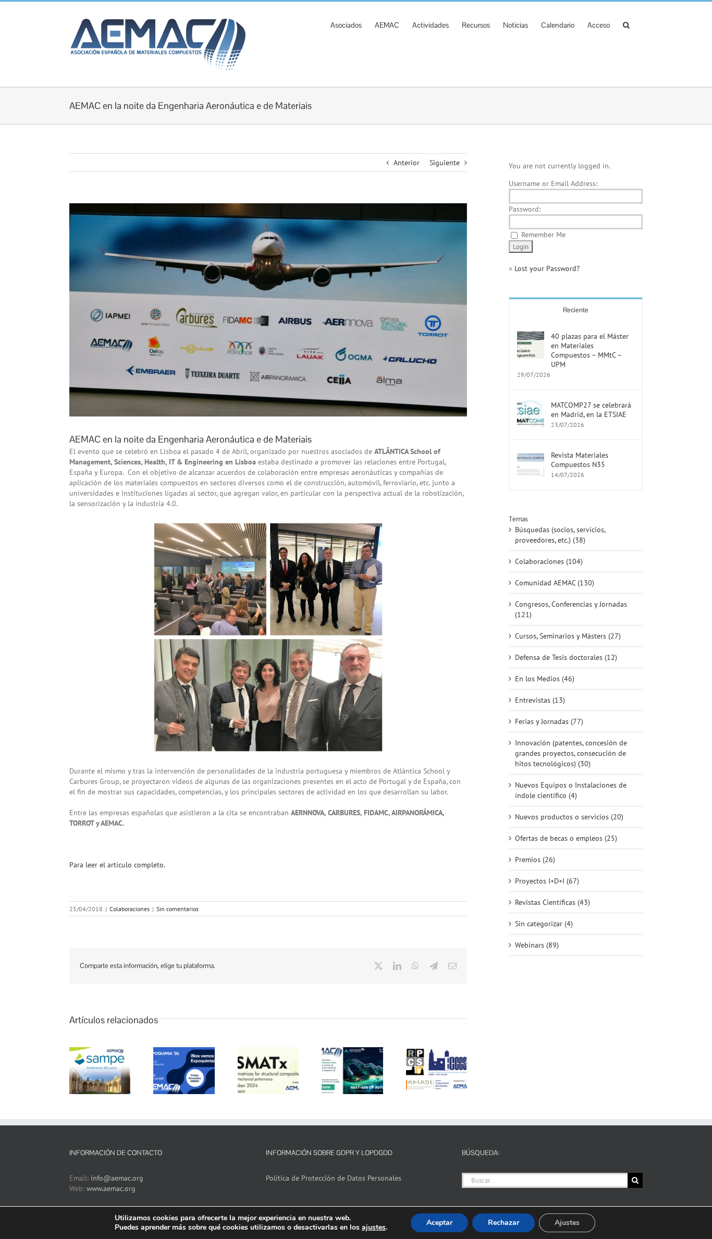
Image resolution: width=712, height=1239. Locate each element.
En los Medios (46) (544, 678)
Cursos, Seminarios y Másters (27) (568, 636)
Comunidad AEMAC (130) (554, 582)
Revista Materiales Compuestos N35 (579, 459)
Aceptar (439, 1223)
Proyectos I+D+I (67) (547, 881)
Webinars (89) (537, 945)
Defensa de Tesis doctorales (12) (566, 657)
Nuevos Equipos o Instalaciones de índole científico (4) (571, 790)
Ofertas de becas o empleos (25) (566, 838)
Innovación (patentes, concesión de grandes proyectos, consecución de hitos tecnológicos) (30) (571, 753)
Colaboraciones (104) (549, 561)
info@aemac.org (117, 1178)
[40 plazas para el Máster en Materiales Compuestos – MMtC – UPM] (530, 336)
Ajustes (567, 1223)
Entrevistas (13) (540, 700)
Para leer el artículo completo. (117, 864)
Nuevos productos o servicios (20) (569, 816)
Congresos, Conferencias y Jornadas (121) (571, 609)
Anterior (407, 162)
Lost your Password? (547, 268)
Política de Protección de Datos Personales (333, 1178)
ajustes (374, 1227)
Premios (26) (535, 859)
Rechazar (503, 1223)
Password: (525, 209)
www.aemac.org (111, 1188)
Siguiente (444, 162)
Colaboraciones (129, 909)
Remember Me (543, 234)
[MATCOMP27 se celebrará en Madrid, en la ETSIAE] (530, 405)
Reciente (575, 309)
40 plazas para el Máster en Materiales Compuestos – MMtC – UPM (590, 350)
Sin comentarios (177, 909)
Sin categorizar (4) (544, 923)
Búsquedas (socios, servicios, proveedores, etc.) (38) (560, 535)
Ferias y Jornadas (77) (549, 721)
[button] (626, 24)
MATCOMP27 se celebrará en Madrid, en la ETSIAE (591, 409)
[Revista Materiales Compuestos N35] (530, 455)
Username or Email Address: (553, 183)
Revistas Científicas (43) (552, 902)
